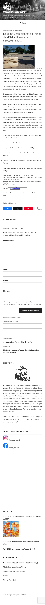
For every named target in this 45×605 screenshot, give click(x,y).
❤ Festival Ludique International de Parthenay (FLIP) (22, 563)
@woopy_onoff (14, 440)
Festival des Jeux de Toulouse (14, 571)
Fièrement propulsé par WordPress (14, 595)
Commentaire (9, 240)
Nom (5, 269)
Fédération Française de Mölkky (14, 567)
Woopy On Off (14, 12)
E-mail (6, 280)
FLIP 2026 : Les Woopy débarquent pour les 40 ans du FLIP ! (22, 517)
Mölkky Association (10, 580)
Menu (24, 23)
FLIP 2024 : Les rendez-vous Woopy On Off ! (19, 549)
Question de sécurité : (12, 317)
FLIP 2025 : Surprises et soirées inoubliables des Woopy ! (21, 542)
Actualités (11, 220)
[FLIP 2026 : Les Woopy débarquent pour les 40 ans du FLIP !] (11, 529)
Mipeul (5, 576)
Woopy (19, 31)
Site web (6, 291)
